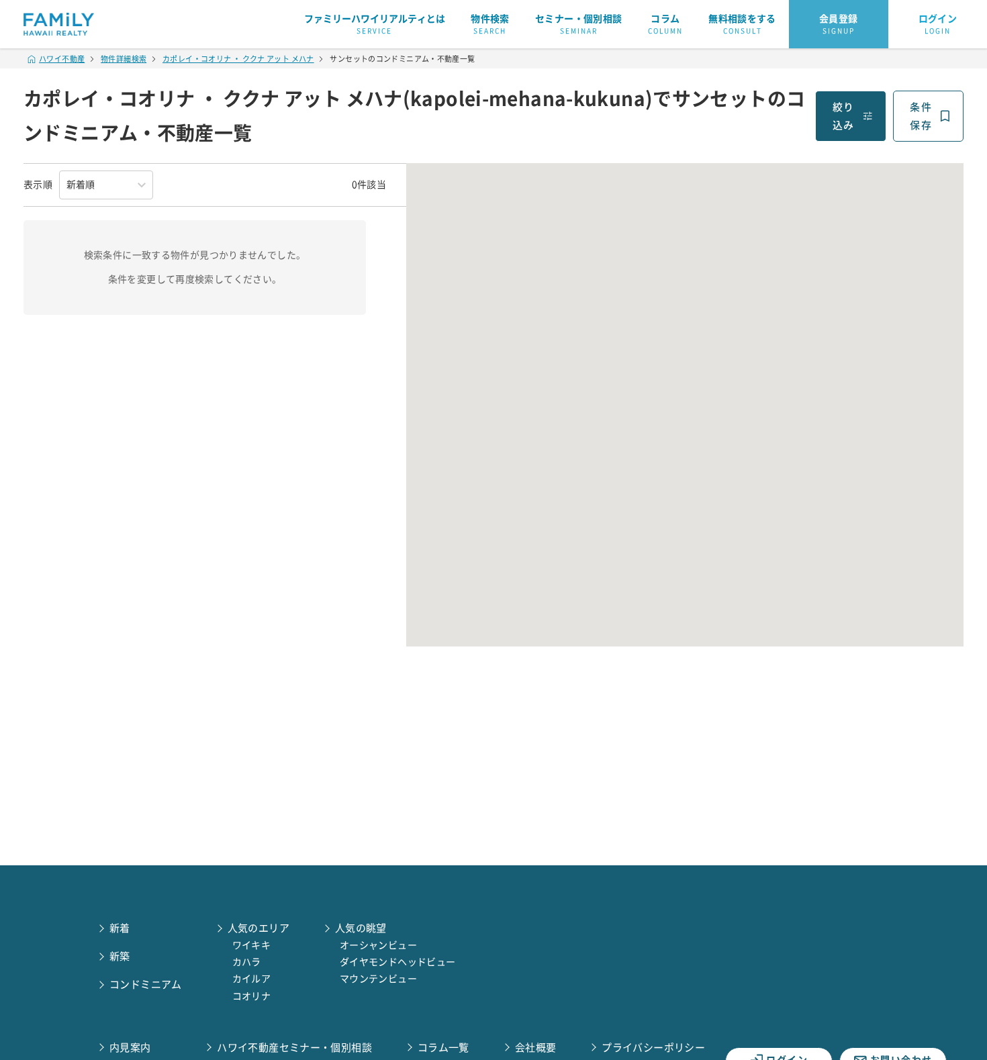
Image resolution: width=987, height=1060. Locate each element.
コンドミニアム (145, 984)
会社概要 (536, 1048)
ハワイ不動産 (62, 58)
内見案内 (130, 1048)
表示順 (37, 184)
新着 (119, 928)
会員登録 (838, 24)
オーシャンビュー (378, 945)
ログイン (938, 24)
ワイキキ (251, 945)
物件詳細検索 (123, 58)
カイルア (251, 978)
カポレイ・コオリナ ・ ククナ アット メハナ (238, 58)
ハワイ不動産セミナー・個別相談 (294, 1048)
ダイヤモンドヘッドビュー (398, 962)
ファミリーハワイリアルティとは (374, 24)
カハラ (246, 962)
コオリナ (251, 996)
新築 (119, 956)
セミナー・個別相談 (578, 24)
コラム (665, 24)
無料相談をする (742, 24)
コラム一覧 (443, 1048)
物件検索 (490, 24)
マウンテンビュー (378, 978)
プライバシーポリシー (653, 1048)
